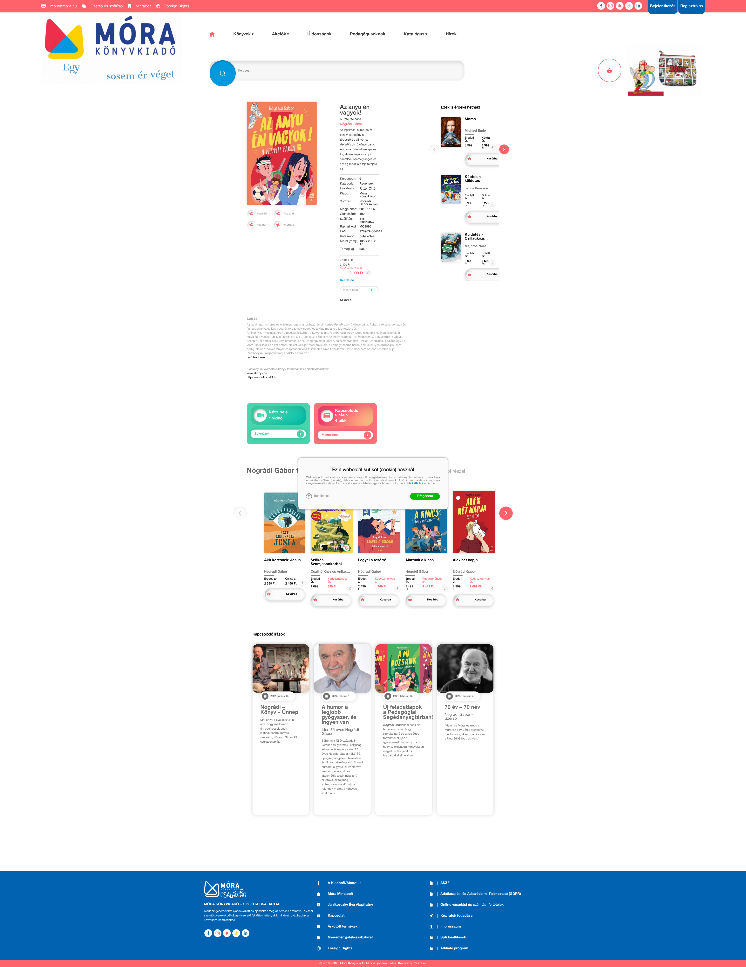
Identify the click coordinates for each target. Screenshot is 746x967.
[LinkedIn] (638, 6)
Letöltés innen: (256, 357)
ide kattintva (415, 483)
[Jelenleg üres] (610, 70)
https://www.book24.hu (262, 377)
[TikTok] (629, 6)
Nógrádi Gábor (351, 124)
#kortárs (288, 225)
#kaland (289, 214)
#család (262, 214)
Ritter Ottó (367, 188)
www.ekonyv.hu (257, 373)
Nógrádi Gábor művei (368, 203)
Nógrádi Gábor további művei (294, 471)
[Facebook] (601, 6)
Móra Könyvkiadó (367, 195)
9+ (361, 179)
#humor (261, 225)
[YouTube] (620, 6)
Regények (366, 183)
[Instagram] (610, 6)
